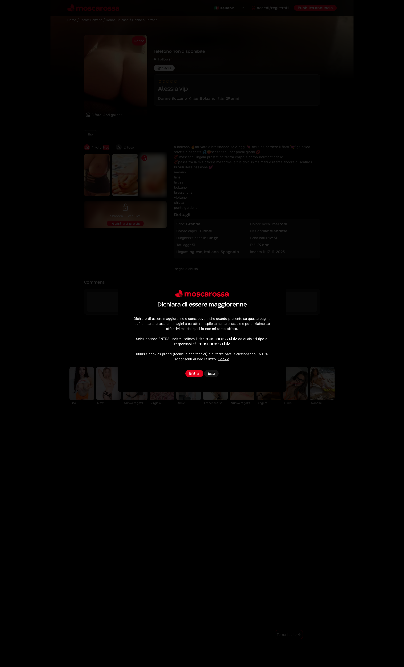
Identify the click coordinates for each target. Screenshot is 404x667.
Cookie (223, 359)
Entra (194, 373)
